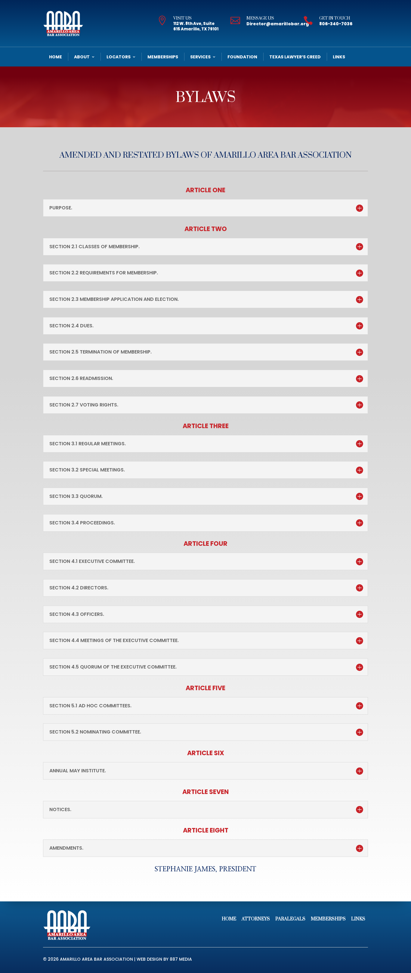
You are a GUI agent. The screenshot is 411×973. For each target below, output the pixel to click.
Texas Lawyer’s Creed (295, 57)
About (82, 57)
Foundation (242, 57)
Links (339, 57)
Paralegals (290, 919)
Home (55, 57)
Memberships (162, 57)
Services (200, 57)
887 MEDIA (181, 959)
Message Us (260, 18)
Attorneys (256, 919)
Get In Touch (334, 18)
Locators (119, 57)
